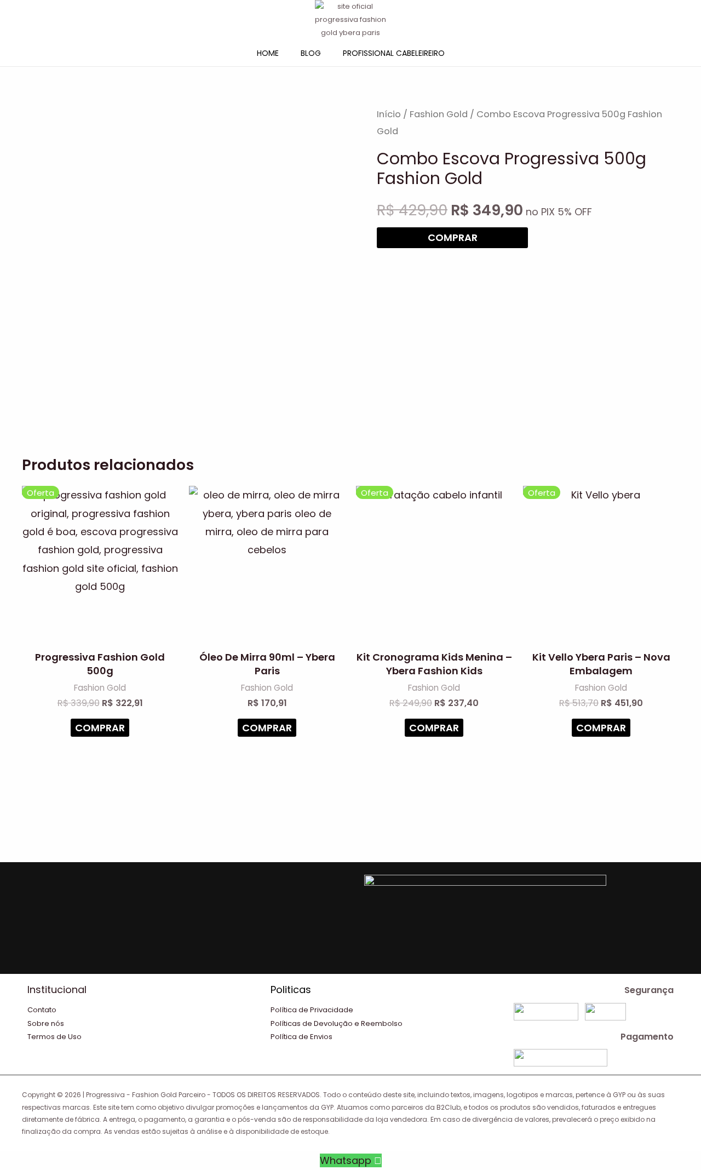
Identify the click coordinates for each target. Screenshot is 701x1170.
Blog (311, 53)
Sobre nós (45, 1023)
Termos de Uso (54, 1036)
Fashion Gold (439, 114)
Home (268, 53)
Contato (41, 1010)
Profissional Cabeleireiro (394, 53)
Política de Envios (301, 1036)
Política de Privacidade (312, 1010)
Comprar (453, 237)
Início (389, 114)
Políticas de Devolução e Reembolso (337, 1023)
